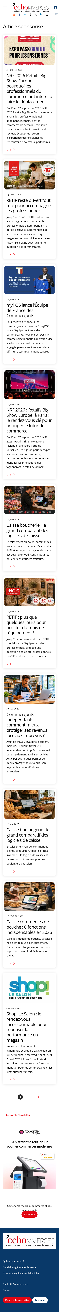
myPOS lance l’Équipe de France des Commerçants (27, 310)
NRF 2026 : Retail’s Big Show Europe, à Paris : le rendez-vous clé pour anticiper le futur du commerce (29, 420)
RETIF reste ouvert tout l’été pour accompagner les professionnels (29, 205)
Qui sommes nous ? (13, 1261)
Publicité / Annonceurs (15, 1284)
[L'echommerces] (29, 1247)
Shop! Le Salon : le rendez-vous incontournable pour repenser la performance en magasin (26, 1027)
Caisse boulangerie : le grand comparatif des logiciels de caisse (28, 835)
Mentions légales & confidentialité (21, 1273)
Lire (8, 149)
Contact (7, 1290)
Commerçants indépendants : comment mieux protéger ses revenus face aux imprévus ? (26, 724)
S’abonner (29, 1214)
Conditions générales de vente (19, 1267)
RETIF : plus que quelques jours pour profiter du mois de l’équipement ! (26, 625)
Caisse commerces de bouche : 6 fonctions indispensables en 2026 (29, 927)
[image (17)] (29, 1188)
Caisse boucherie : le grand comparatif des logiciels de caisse (27, 530)
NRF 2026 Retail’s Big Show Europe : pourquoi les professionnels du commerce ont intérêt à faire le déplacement (29, 88)
